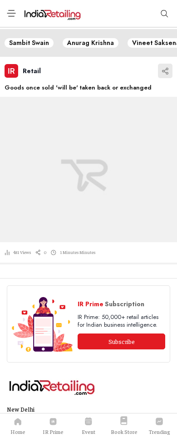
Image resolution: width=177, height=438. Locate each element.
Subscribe (121, 341)
